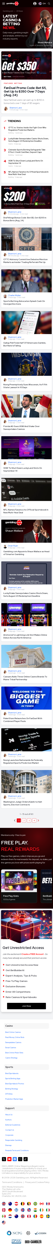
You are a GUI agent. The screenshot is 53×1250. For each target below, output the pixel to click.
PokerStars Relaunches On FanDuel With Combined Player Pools (22, 720)
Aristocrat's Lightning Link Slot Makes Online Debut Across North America (25, 636)
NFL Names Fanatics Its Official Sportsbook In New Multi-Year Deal (25, 511)
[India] (35, 1210)
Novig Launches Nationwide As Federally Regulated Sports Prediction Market (23, 761)
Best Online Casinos (13, 1032)
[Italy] (48, 1210)
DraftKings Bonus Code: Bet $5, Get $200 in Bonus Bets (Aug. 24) (24, 219)
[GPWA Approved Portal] (16, 1241)
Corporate (9, 1135)
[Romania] (35, 1216)
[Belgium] (23, 1204)
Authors (8, 1120)
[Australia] (10, 1204)
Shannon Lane (16, 108)
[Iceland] (23, 1210)
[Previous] (38, 820)
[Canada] (41, 1204)
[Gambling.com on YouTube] (9, 1159)
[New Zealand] (16, 1216)
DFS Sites (8, 1094)
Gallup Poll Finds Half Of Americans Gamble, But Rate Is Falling (24, 344)
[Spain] (41, 1216)
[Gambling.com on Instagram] (20, 1159)
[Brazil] (35, 1204)
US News (19, 11)
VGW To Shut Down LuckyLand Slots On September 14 (22, 469)
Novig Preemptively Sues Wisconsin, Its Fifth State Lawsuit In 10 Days (25, 386)
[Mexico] (4, 1216)
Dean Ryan (13, 546)
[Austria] (16, 1204)
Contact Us (9, 1130)
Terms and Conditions (12, 1182)
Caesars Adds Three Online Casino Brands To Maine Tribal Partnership (25, 678)
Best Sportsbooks (11, 1073)
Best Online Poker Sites (14, 1053)
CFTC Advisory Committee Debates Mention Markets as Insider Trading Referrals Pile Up (25, 261)
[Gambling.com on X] (4, 1159)
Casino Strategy (11, 1058)
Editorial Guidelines (12, 1125)
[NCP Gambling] (14, 1233)
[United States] (4, 1222)
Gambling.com (8, 11)
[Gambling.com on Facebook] (15, 1159)
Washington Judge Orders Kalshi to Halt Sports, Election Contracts (22, 803)
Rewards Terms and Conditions (17, 1150)
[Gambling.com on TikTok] (26, 1159)
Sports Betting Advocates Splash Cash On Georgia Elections (24, 302)
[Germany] (10, 1210)
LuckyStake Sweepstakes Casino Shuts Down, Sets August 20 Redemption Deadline (25, 594)
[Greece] (16, 1210)
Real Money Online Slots (14, 1037)
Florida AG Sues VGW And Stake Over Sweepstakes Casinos (21, 427)
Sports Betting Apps (12, 1078)
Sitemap (8, 1145)
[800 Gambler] (33, 1241)
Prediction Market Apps (14, 1099)
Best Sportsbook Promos (14, 1084)
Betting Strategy (11, 1089)
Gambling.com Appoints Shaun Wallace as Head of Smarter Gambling (26, 553)
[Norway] (23, 1216)
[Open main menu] (3, 3)
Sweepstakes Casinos (13, 1042)
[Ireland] (41, 1210)
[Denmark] (4, 1210)
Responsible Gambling (13, 1140)
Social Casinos (10, 1047)
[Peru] (29, 1216)
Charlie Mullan (14, 295)
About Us (8, 1115)
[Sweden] (48, 1216)
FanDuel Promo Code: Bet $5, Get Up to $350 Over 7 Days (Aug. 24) (25, 91)
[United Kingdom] (4, 1204)
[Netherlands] (10, 1216)
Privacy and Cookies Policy (37, 1182)
